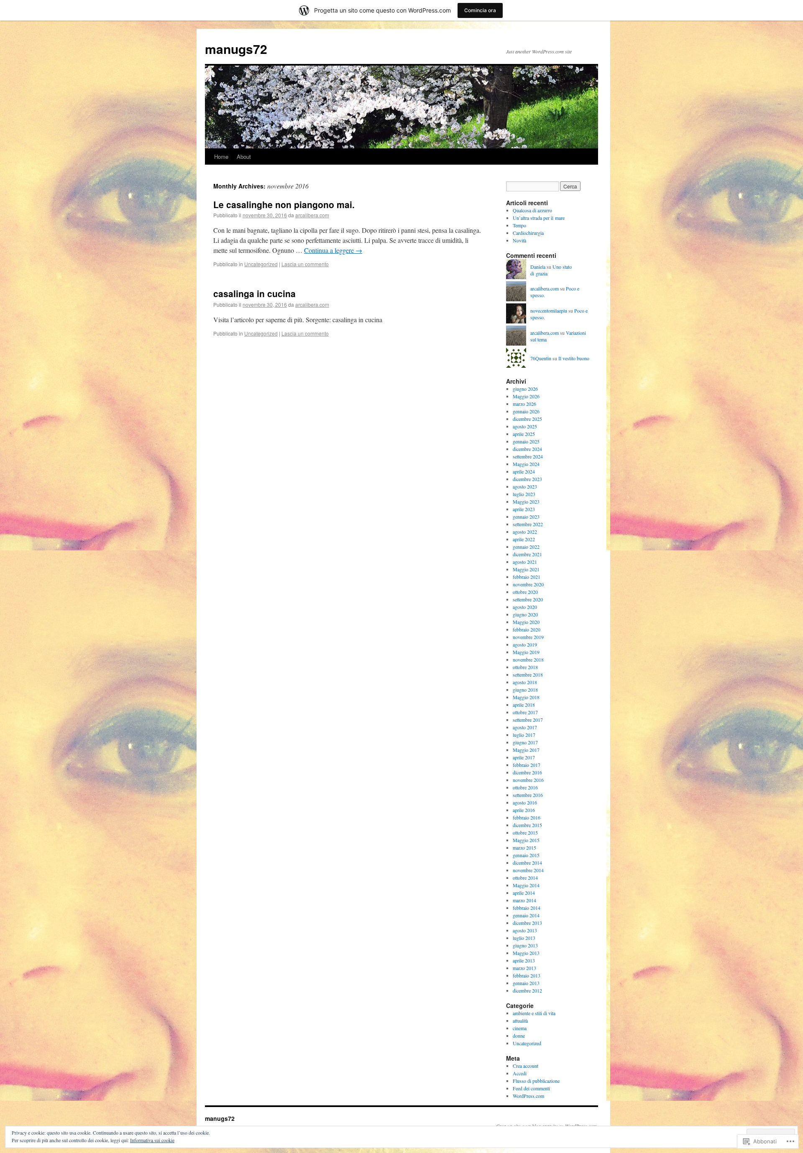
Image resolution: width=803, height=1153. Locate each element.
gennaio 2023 (526, 516)
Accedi (520, 1073)
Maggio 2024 (526, 464)
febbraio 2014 (526, 907)
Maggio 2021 (526, 569)
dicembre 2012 (527, 990)
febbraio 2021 (526, 576)
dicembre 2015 (527, 825)
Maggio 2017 (526, 749)
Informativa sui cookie (152, 1140)
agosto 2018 (525, 682)
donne (519, 1035)
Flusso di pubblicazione (536, 1080)
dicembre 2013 (527, 922)
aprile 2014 (524, 892)
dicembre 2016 (527, 772)
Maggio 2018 (526, 697)
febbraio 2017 (526, 764)
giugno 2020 (525, 614)
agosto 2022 (525, 531)
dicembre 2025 (527, 418)
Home (221, 156)
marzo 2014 (524, 900)
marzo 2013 (524, 968)
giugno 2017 (525, 742)
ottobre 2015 (525, 832)
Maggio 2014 (526, 885)
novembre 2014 (528, 870)
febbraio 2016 (526, 817)
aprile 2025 (524, 433)
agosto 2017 (525, 727)
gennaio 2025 (526, 441)
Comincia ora (480, 10)
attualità (520, 1020)
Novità (519, 240)
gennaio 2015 (526, 855)
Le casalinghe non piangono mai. (284, 204)
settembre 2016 (528, 795)
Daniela (537, 266)
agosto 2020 (525, 606)
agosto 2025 (525, 426)
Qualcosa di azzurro (532, 210)
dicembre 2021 (527, 554)
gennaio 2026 (526, 411)
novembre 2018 (528, 659)
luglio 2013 (524, 937)
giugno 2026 (525, 388)
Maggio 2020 (526, 621)
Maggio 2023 (526, 501)
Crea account (525, 1065)
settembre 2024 (528, 456)
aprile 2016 (524, 810)
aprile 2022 (524, 539)
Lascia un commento (305, 263)
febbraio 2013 (526, 975)
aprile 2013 (524, 960)
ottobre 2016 (525, 787)
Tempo (519, 225)
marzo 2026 (524, 403)
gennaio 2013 (526, 983)
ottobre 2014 (525, 877)
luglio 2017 (524, 734)
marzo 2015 (524, 847)
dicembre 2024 (527, 448)
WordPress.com (528, 1095)
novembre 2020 (528, 584)
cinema (520, 1028)
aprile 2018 (524, 704)
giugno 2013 (525, 945)
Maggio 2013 (526, 952)
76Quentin (540, 358)
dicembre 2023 (527, 479)
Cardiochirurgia (528, 232)
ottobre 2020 (525, 591)
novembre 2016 (528, 779)
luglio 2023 (524, 494)
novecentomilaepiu (548, 310)
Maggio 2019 (526, 652)
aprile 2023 (524, 509)
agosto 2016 (525, 802)
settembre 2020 (528, 599)
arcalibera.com (312, 215)
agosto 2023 (525, 486)
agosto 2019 (525, 644)
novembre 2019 (528, 637)
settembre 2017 (528, 719)
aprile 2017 (524, 757)
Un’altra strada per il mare (539, 217)
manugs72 (236, 49)
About (244, 156)
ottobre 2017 (525, 712)
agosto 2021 (525, 561)
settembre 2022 (528, 524)
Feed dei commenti (531, 1088)
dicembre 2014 (527, 862)
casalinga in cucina (254, 293)
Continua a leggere (333, 250)
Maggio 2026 (526, 396)
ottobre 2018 (525, 667)
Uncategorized (261, 263)
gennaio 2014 (526, 915)
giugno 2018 (525, 689)
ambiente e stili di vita (534, 1013)
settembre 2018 (528, 674)
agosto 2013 (525, 930)
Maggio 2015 (526, 840)
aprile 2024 (524, 471)
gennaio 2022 (526, 546)
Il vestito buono (573, 358)
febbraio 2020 (526, 629)
